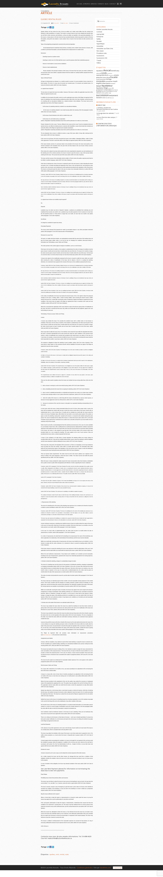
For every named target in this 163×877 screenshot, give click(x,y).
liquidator (100, 88)
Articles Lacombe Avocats (105, 29)
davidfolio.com (105, 868)
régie (110, 93)
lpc (113, 90)
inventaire (113, 83)
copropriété (100, 34)
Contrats (99, 32)
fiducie (105, 77)
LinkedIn (118, 4)
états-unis (112, 97)
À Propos (86, 4)
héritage (108, 79)
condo (104, 73)
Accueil (79, 4)
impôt (115, 81)
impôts (99, 83)
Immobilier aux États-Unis (105, 48)
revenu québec (105, 93)
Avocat (107, 70)
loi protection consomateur (105, 89)
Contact (112, 4)
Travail (99, 60)
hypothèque (103, 79)
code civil (98, 73)
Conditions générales (84, 868)
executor (99, 77)
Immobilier (100, 46)
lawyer (98, 86)
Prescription (109, 91)
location (110, 88)
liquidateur (107, 85)
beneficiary (115, 71)
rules (67, 854)
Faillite (99, 39)
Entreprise (100, 37)
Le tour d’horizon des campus (106, 117)
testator (99, 98)
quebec (52, 854)
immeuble (100, 81)
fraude (98, 79)
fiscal (108, 77)
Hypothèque (100, 44)
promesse (115, 91)
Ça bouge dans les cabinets (105, 113)
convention (109, 73)
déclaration (111, 75)
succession (102, 95)
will (108, 97)
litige (106, 88)
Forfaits (101, 4)
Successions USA (102, 58)
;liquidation (99, 71)
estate (116, 75)
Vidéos (99, 63)
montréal (98, 91)
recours (98, 93)
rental (62, 854)
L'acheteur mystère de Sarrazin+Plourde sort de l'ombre (107, 108)
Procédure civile (102, 53)
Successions (100, 56)
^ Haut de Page (117, 868)
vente (103, 97)
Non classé (66, 23)
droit (106, 75)
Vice (106, 97)
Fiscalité (99, 41)
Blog (106, 4)
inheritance (106, 83)
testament (113, 95)
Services (94, 4)
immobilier (109, 81)
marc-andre (56, 23)
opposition (103, 91)
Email (121, 4)
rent (57, 854)
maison (116, 90)
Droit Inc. (102, 105)
